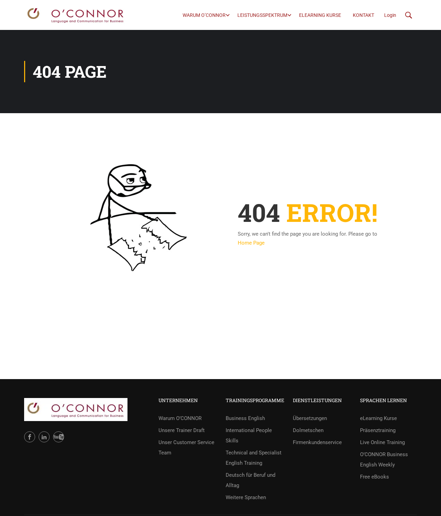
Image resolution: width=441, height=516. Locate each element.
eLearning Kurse (320, 15)
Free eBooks (374, 477)
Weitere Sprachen (246, 497)
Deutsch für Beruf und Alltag (250, 480)
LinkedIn (44, 436)
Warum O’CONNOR (204, 15)
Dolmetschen (308, 430)
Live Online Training (382, 442)
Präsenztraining (378, 430)
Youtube (58, 436)
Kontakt (363, 15)
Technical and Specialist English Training (253, 458)
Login (390, 15)
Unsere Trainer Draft (181, 430)
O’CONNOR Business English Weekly (384, 459)
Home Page (251, 243)
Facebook (29, 436)
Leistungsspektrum (262, 15)
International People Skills (249, 435)
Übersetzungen (310, 418)
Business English (245, 418)
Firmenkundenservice (317, 442)
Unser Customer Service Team (186, 447)
